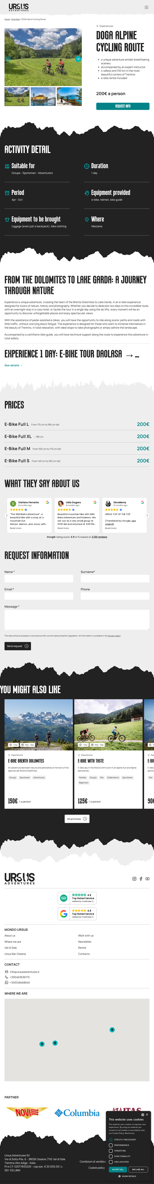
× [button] (147, 1115)
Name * (10, 572)
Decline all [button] (138, 1169)
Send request (14, 646)
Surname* (88, 572)
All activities (74, 819)
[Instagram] (134, 879)
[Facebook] (141, 879)
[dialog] (128, 1146)
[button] (78, 59)
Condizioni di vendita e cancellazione (102, 1161)
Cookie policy (97, 1167)
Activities (15, 19)
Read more (130, 1133)
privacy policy (114, 635)
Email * (9, 589)
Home (7, 19)
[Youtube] (147, 879)
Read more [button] (15, 528)
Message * (12, 606)
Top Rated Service (83, 898)
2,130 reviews (99, 537)
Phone (85, 589)
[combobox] (142, 1114)
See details (12, 365)
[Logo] (18, 7)
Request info (123, 106)
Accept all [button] (118, 1169)
